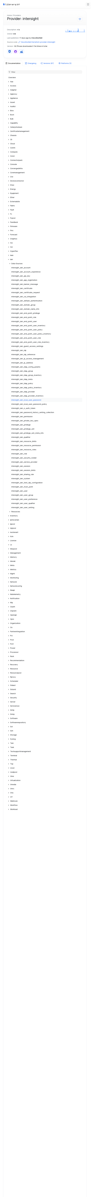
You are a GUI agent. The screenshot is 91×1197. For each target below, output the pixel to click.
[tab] (13, 63)
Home (9, 15)
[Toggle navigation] (88, 4)
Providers (17, 15)
